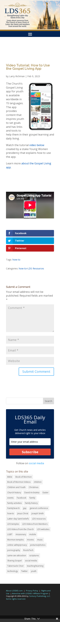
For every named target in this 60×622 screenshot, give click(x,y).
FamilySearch (13, 508)
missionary (21, 534)
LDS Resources (36, 268)
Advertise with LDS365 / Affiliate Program (30, 593)
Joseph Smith (38, 513)
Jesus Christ (22, 513)
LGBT (9, 534)
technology (12, 571)
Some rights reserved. (16, 599)
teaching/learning (35, 565)
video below (36, 145)
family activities (14, 503)
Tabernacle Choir (15, 565)
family (32, 497)
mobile (32, 534)
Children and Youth (16, 487)
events (10, 497)
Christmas (33, 487)
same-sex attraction (16, 555)
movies (30, 539)
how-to (16, 259)
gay (24, 508)
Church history (14, 492)
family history (31, 503)
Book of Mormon (24, 476)
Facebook (21, 497)
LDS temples (13, 524)
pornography (13, 550)
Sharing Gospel (14, 560)
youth (33, 571)
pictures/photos (37, 545)
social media (36, 463)
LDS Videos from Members (35, 524)
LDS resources (39, 518)
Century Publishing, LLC (39, 596)
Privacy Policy (32, 590)
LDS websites (43, 529)
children (38, 482)
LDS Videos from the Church (20, 529)
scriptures (34, 555)
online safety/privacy (17, 545)
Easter (45, 492)
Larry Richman (17, 76)
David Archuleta (31, 492)
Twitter (24, 571)
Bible (9, 476)
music (40, 539)
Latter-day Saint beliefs (18, 518)
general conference (39, 508)
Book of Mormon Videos (18, 482)
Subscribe (30, 452)
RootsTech (28, 550)
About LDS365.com (14, 590)
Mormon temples (15, 539)
